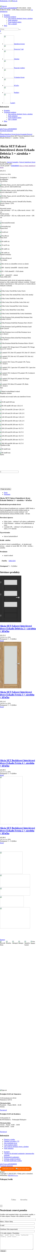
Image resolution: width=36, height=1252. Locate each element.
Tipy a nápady (12, 24)
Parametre (7, 494)
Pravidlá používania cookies (13, 1161)
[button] (2, 641)
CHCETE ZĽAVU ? (9, 1169)
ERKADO (12, 561)
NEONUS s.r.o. (13, 1175)
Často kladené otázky (15, 22)
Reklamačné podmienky (11, 1157)
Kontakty (7, 15)
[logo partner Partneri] (15, 850)
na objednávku (9, 1107)
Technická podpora (10, 17)
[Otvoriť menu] (1, 33)
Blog (5, 25)
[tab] (20, 493)
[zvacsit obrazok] (18, 141)
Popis (6, 492)
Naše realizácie (13, 20)
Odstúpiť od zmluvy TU (11, 1141)
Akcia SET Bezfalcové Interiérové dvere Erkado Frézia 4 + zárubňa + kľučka (17, 763)
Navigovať (3, 1110)
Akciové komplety (21, 134)
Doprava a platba (9, 1139)
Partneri (2, 940)
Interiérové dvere (10, 134)
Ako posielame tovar (10, 1143)
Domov (2, 134)
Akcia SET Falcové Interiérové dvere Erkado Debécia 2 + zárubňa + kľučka (18, 628)
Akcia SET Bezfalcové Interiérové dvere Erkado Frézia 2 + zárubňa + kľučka (17, 831)
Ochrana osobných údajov (12, 1159)
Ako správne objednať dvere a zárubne (20, 18)
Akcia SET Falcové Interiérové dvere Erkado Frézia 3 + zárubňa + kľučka (17, 695)
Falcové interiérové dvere (27, 162)
